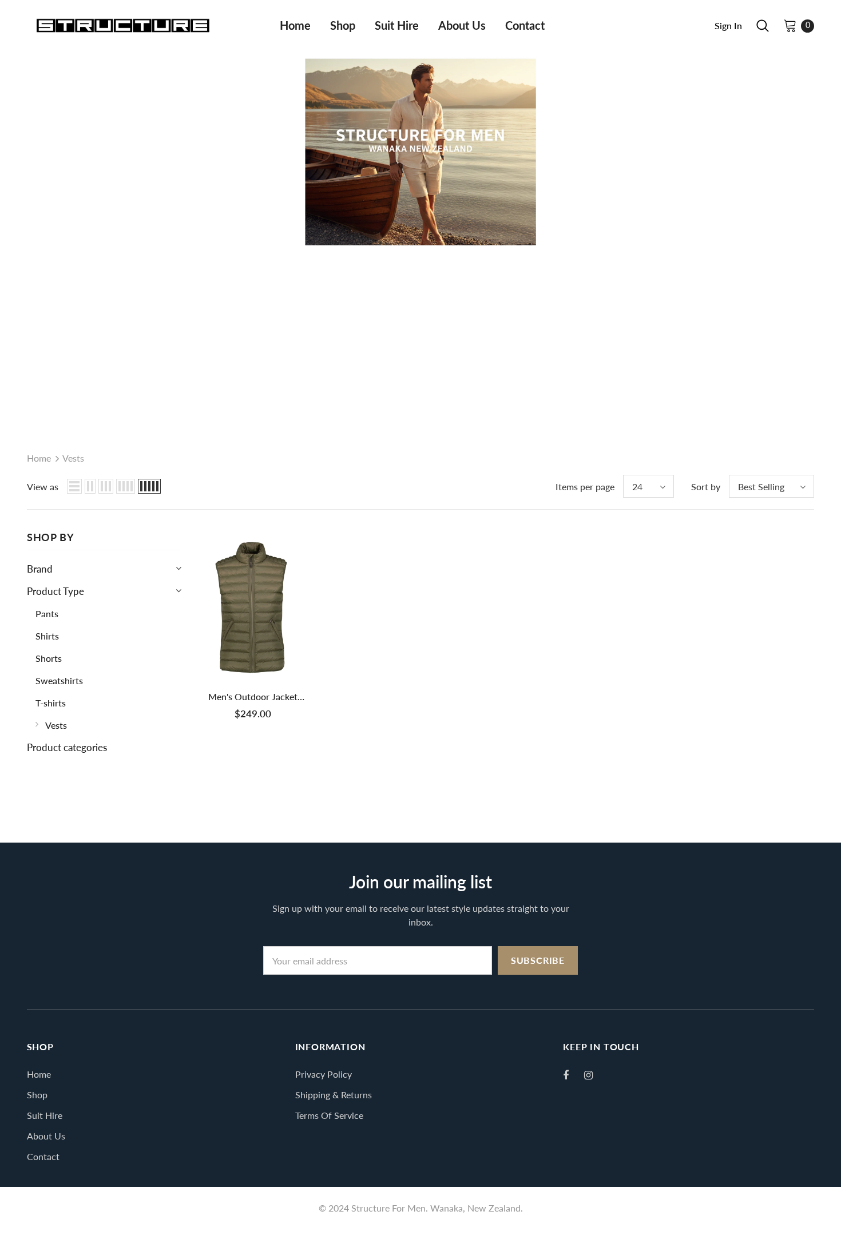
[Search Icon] (762, 25)
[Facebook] (573, 1075)
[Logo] (123, 25)
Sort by (705, 486)
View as (42, 486)
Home (39, 457)
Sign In (728, 25)
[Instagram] (594, 1075)
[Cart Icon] (790, 25)
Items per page (585, 486)
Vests (73, 457)
